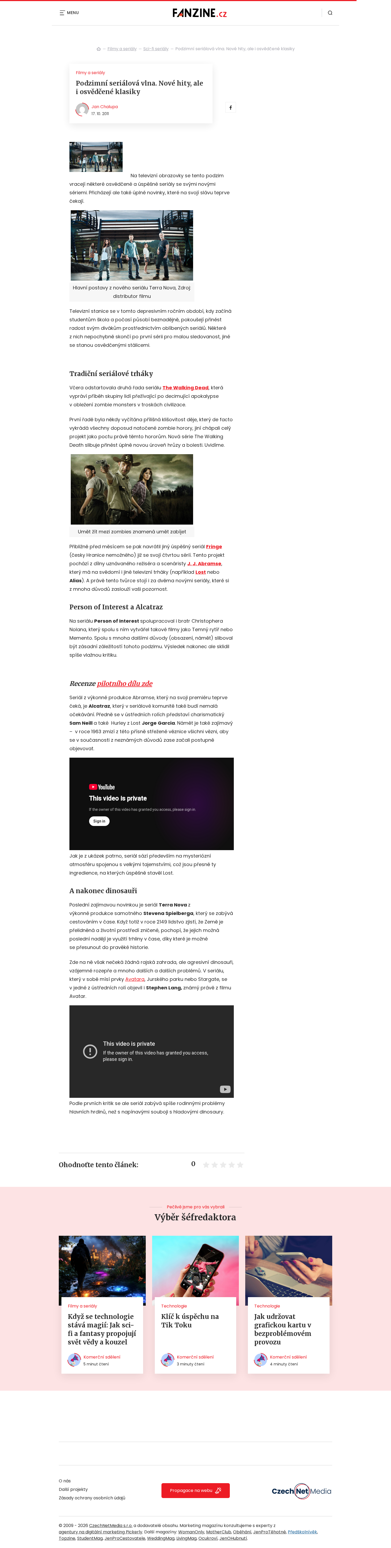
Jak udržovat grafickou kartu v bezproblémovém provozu (282, 1329)
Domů (99, 49)
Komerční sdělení (102, 1357)
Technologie (174, 1306)
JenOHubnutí (233, 1538)
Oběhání (242, 1532)
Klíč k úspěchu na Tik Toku (190, 1321)
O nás (65, 1481)
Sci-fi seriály (156, 49)
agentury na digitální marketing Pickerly (100, 1532)
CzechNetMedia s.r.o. (110, 1525)
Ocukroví (208, 1538)
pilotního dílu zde (124, 684)
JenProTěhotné (269, 1532)
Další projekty (73, 1489)
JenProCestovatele (125, 1538)
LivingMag (186, 1538)
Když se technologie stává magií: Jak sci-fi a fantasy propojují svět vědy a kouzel (102, 1329)
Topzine (67, 1538)
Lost (201, 572)
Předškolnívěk (302, 1532)
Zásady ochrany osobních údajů (92, 1498)
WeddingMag (160, 1538)
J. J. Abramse (204, 563)
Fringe (214, 546)
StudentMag (90, 1538)
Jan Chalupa (104, 107)
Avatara (134, 979)
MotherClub (218, 1532)
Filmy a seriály (122, 49)
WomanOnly (191, 1532)
